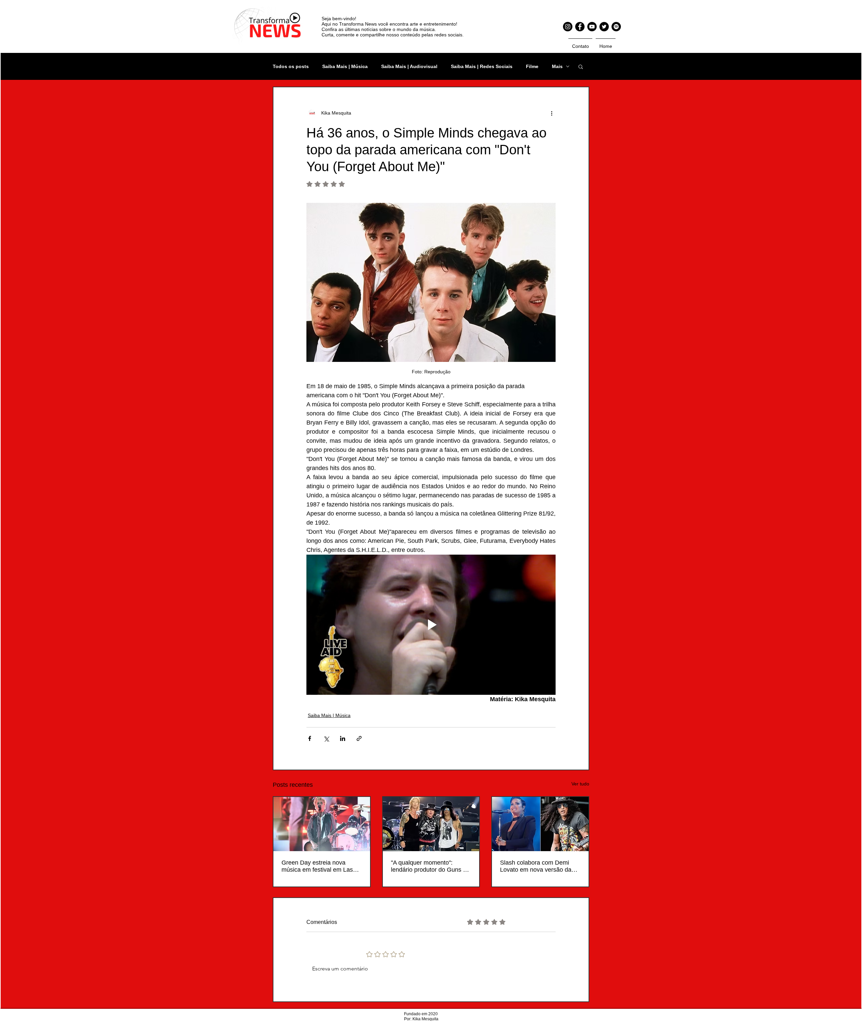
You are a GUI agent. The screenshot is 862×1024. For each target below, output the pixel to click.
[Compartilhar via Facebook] (309, 738)
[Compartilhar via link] (359, 738)
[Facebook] (580, 26)
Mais (557, 66)
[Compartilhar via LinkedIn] (342, 738)
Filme (532, 66)
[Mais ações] (552, 113)
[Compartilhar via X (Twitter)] (326, 738)
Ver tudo (580, 783)
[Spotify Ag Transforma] (616, 26)
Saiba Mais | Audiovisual (409, 66)
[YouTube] (592, 26)
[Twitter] (604, 26)
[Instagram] (567, 26)
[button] (580, 66)
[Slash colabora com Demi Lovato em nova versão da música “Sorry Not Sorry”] (540, 824)
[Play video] (431, 625)
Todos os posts (291, 66)
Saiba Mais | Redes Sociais (481, 66)
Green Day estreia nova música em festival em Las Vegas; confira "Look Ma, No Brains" (319, 866)
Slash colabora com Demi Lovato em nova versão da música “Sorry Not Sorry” (535, 866)
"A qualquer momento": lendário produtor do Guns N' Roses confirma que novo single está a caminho (429, 866)
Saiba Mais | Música (345, 66)
